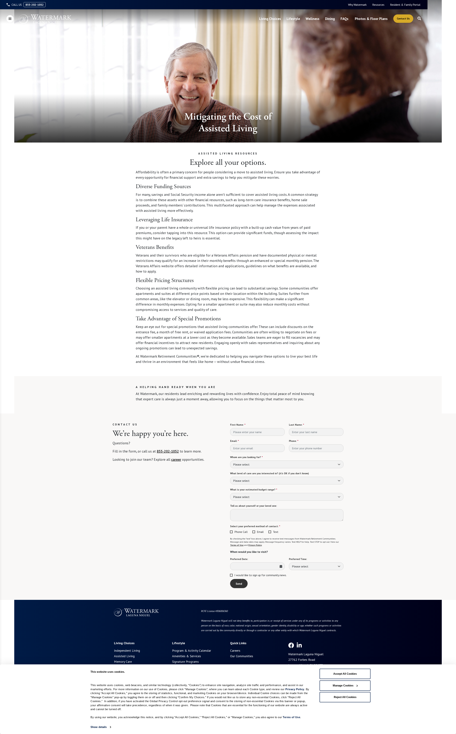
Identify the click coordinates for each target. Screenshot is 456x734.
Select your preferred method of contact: (255, 526)
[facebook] (291, 645)
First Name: (237, 424)
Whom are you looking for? (246, 457)
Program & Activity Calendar (191, 650)
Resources (378, 4)
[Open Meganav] (10, 18)
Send (239, 583)
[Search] (419, 18)
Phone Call (241, 532)
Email (260, 532)
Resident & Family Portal (405, 4)
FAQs (344, 18)
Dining (330, 18)
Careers (235, 650)
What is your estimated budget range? (253, 489)
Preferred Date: (239, 559)
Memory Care (123, 662)
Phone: (293, 441)
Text (275, 532)
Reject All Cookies (345, 697)
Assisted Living (124, 656)
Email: (234, 441)
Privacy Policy (255, 545)
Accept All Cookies (345, 673)
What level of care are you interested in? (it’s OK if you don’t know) (269, 473)
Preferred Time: (298, 559)
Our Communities (241, 656)
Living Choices (270, 18)
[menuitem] (357, 4)
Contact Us (403, 18)
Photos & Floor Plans (371, 18)
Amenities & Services (186, 656)
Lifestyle (293, 18)
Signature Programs (185, 662)
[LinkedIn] (299, 645)
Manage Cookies (343, 685)
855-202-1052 (34, 4)
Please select (241, 464)
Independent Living (127, 650)
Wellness (312, 18)
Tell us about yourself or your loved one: (253, 505)
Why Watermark (357, 4)
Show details (98, 726)
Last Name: (296, 424)
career (176, 459)
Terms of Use (236, 545)
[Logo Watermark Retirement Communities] (45, 19)
